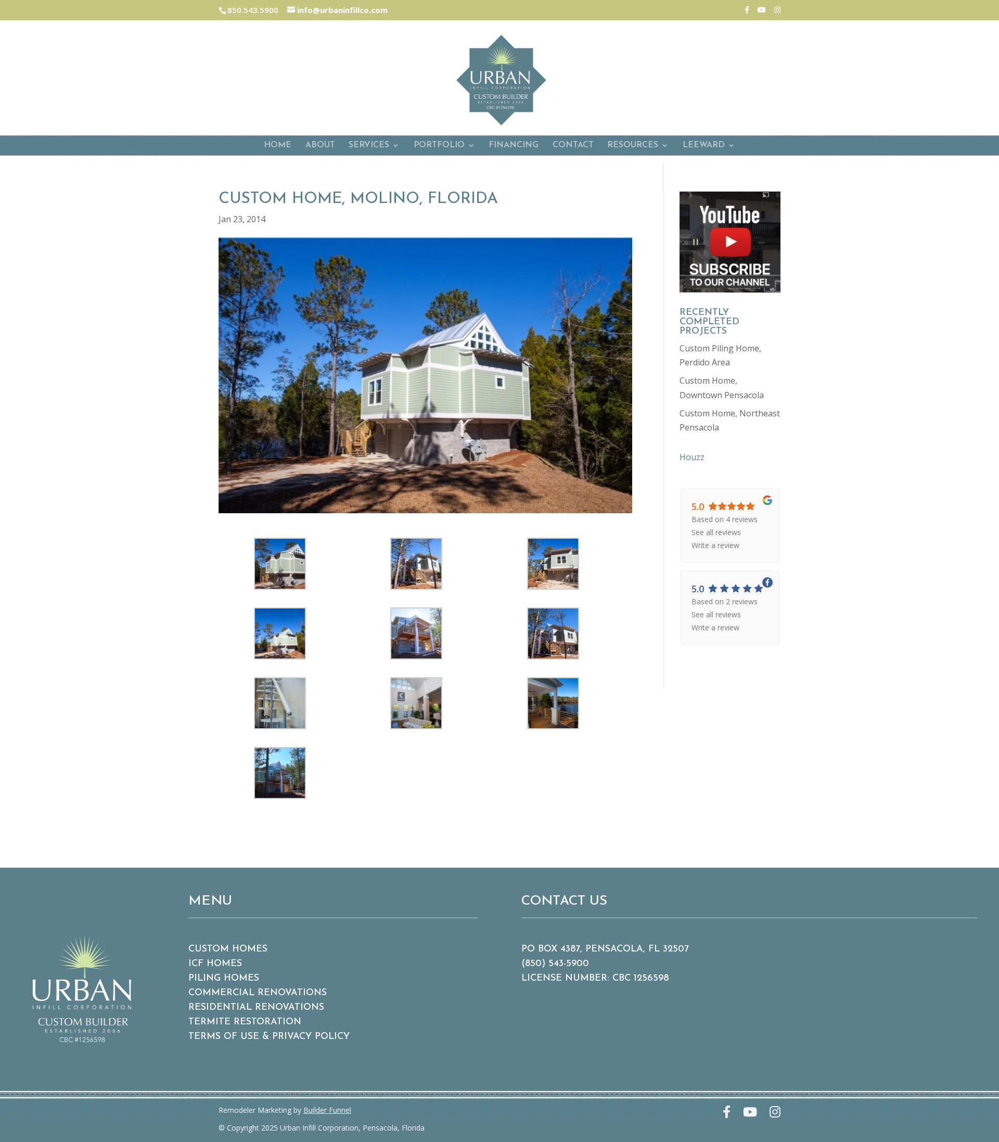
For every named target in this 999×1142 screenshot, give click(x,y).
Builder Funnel (327, 1110)
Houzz (692, 457)
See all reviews (716, 532)
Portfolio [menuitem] (439, 145)
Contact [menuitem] (573, 145)
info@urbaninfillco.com (341, 10)
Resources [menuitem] (632, 145)
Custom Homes (227, 949)
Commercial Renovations (257, 993)
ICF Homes (215, 964)
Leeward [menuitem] (704, 145)
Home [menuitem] (277, 145)
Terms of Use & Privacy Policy (269, 1037)
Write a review (715, 545)
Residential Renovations (256, 1007)
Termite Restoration (244, 1022)
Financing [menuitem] (514, 145)
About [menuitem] (320, 145)
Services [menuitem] (369, 145)
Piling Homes (223, 978)
